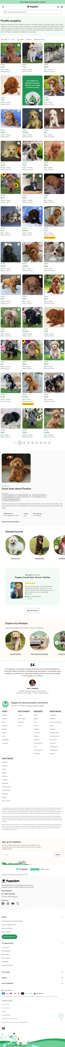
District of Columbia (55, 722)
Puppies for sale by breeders (16, 874)
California (4, 715)
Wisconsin (37, 754)
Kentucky (4, 776)
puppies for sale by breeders (35, 706)
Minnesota (37, 733)
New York (53, 743)
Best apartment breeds (39, 654)
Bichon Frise (15, 558)
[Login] (61, 7)
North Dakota (38, 743)
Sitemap (4, 1011)
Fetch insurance (6, 958)
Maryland (52, 729)
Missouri (36, 736)
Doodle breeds (15, 654)
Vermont (52, 754)
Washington (5, 740)
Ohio (35, 747)
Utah (3, 736)
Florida (4, 769)
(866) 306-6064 (9, 894)
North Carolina (6, 787)
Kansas (36, 726)
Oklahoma (21, 722)
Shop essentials (6, 932)
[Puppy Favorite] (18, 45)
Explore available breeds (9, 924)
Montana (4, 726)
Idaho (3, 722)
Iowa (35, 722)
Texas (19, 726)
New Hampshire (54, 736)
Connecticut (53, 715)
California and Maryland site (9, 1018)
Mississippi (5, 783)
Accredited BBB (6, 1015)
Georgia (4, 773)
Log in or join (5, 947)
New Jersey (53, 740)
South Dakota (38, 750)
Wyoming (5, 743)
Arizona (20, 715)
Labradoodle (39, 558)
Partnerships (5, 961)
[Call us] (58, 7)
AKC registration (6, 951)
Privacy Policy (6, 1008)
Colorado (4, 719)
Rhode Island (53, 750)
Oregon (4, 733)
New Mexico (21, 719)
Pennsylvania (53, 747)
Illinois (35, 715)
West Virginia (6, 801)
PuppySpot (5, 874)
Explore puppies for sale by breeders (12, 921)
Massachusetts (54, 733)
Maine (51, 726)
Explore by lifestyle (7, 928)
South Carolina (6, 790)
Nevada (4, 729)
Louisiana (4, 780)
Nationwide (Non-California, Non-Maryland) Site (15, 1022)
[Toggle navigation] (3, 7)
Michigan (36, 729)
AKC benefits (5, 954)
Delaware (53, 719)
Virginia (4, 797)
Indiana (36, 719)
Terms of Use (5, 1004)
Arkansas (5, 766)
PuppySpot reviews (7, 965)
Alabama (4, 762)
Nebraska (37, 740)
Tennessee (5, 794)
